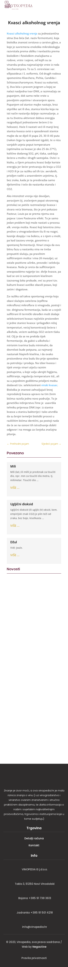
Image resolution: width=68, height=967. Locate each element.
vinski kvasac (49, 385)
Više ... (15, 488)
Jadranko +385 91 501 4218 (35, 912)
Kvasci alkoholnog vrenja (22, 33)
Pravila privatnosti (34, 958)
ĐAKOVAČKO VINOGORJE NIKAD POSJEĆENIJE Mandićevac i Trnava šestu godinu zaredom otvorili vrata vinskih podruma (33, 665)
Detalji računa (34, 838)
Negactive (39, 947)
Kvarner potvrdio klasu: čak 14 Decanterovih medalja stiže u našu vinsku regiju (32, 716)
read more (14, 610)
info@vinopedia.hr (34, 927)
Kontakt (34, 845)
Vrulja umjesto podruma (27, 585)
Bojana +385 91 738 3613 (34, 898)
